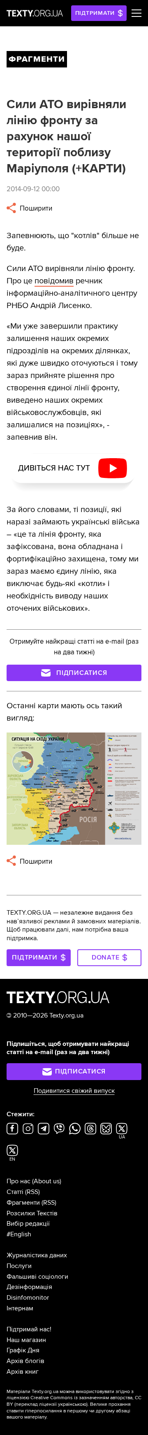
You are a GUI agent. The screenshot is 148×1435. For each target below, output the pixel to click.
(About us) (46, 1181)
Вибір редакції (28, 1223)
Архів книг (23, 1372)
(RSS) (32, 1192)
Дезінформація (29, 1287)
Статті (15, 1192)
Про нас (18, 1181)
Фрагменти (23, 1203)
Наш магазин (26, 1340)
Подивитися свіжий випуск (74, 1091)
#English (19, 1234)
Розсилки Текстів (32, 1213)
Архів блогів (25, 1361)
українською (72, 1404)
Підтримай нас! (29, 1329)
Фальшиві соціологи (37, 1277)
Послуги (19, 1266)
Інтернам (20, 1308)
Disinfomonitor (28, 1298)
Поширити (35, 208)
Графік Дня (23, 1350)
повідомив (54, 281)
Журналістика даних (37, 1255)
